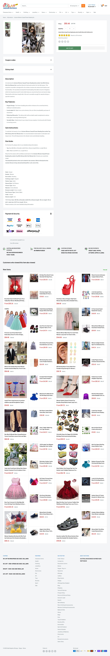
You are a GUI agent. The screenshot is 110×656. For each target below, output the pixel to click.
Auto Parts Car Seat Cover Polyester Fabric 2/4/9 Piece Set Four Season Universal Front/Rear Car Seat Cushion (46, 327)
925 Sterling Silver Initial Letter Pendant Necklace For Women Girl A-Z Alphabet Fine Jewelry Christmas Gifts (46, 360)
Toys (72, 12)
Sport (87, 12)
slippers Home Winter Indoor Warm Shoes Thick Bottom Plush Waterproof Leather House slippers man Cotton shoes (46, 530)
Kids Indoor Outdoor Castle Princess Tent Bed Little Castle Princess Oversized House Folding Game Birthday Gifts (46, 462)
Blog (59, 585)
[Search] (83, 5)
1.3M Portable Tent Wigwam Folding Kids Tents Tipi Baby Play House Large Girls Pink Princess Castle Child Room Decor (46, 445)
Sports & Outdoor (62, 627)
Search (59, 600)
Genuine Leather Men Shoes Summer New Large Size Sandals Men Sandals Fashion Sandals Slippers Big (67, 537)
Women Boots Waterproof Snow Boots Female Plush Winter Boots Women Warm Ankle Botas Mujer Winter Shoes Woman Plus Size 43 (98, 327)
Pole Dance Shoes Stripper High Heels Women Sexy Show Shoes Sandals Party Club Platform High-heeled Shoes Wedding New (67, 300)
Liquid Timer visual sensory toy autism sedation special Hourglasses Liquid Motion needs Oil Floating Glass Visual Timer (14, 401)
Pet (60, 12)
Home (43, 12)
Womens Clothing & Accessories (66, 607)
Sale (95, 12)
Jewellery (34, 12)
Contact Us (60, 561)
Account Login (61, 597)
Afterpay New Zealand (63, 583)
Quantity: (60, 28)
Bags (59, 614)
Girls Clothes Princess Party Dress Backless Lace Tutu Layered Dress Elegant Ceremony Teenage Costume (46, 343)
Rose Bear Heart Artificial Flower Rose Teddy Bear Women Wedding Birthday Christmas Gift (14, 300)
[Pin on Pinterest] (62, 41)
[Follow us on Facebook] (44, 651)
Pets (59, 617)
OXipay (59, 580)
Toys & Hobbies (62, 619)
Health (17, 12)
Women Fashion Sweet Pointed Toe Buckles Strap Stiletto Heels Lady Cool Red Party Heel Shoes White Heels (66, 401)
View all (105, 269)
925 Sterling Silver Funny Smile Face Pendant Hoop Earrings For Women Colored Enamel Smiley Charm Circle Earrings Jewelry (66, 367)
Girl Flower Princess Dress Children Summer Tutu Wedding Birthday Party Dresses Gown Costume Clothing (46, 479)
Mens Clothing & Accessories (65, 605)
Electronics (52, 12)
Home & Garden (62, 629)
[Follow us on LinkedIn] (55, 651)
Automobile (61, 624)
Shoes (59, 612)
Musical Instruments (63, 639)
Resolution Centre (62, 563)
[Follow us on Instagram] (47, 651)
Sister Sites (61, 641)
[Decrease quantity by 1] (65, 28)
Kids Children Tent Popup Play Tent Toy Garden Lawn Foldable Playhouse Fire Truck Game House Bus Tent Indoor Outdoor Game (66, 469)
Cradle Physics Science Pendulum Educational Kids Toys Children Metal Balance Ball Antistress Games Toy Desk (98, 360)
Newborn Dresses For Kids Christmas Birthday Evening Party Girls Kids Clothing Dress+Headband (98, 462)
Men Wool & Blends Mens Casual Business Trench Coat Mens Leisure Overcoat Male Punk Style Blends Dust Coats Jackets (15, 435)
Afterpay (60, 573)
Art (66, 12)
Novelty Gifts (61, 622)
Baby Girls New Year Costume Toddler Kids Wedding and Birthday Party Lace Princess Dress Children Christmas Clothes (67, 503)
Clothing (25, 12)
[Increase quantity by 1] (73, 28)
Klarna (59, 566)
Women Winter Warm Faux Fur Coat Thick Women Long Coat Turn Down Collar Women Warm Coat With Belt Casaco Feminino (67, 334)
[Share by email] (68, 41)
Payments (60, 570)
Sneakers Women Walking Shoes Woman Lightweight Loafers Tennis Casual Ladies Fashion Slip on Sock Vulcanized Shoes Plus (98, 513)
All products (10, 17)
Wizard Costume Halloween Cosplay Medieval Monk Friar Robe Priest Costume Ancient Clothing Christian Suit (98, 276)
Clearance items (7, 12)
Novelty (80, 12)
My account (91, 6)
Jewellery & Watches (63, 631)
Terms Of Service (62, 590)
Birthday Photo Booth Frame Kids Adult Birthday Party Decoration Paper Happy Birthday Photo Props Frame (46, 276)
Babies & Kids (61, 609)
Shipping (60, 588)
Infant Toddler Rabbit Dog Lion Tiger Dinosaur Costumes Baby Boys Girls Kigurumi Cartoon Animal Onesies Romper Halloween (46, 428)
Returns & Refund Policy (64, 595)
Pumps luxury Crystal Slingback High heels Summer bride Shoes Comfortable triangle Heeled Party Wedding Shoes (97, 377)
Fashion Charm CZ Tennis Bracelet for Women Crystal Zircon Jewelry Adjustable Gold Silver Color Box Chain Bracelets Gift (98, 496)
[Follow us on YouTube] (52, 651)
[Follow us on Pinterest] (49, 651)
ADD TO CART (69, 48)
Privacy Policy (61, 592)
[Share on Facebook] (59, 41)
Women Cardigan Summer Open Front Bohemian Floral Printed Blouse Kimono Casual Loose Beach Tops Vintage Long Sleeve (98, 343)
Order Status (61, 558)
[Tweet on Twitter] (65, 41)
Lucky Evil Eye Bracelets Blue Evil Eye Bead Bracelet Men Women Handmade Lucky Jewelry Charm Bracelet (98, 479)
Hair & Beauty (61, 602)
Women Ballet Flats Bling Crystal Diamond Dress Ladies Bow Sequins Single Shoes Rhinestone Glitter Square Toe (98, 530)
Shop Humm (61, 578)
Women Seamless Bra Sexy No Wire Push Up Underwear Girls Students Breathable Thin (15, 537)
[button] (93, 48)
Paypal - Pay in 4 (62, 568)
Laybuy (59, 575)
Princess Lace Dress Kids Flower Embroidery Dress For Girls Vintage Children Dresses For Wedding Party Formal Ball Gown (13, 334)
